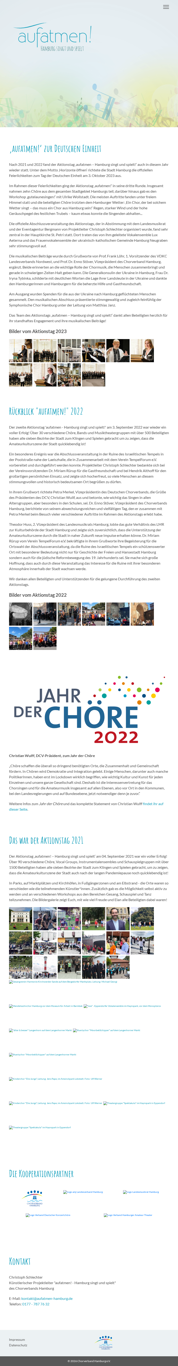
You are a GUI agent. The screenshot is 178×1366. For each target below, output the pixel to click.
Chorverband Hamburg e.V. (94, 1361)
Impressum (17, 1339)
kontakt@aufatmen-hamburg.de (47, 1298)
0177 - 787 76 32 (35, 1304)
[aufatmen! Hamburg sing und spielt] (89, 39)
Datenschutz (18, 1345)
